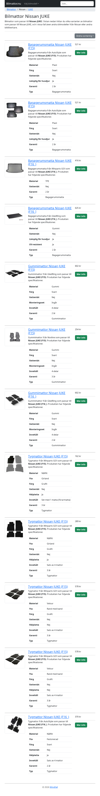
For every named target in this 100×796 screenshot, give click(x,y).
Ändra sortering (84, 35)
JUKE (30, 9)
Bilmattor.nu (13, 3)
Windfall (54, 787)
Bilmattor (11, 9)
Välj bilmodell (30, 3)
